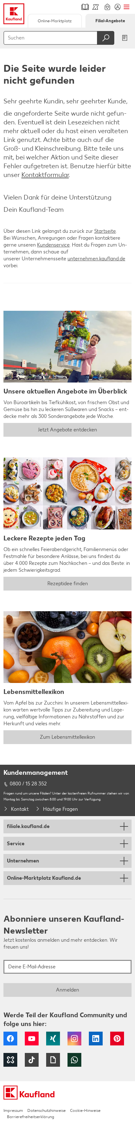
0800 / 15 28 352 (28, 784)
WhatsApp (74, 1060)
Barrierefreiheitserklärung (30, 1116)
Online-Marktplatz (55, 20)
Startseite (105, 231)
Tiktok (32, 1060)
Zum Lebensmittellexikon (67, 737)
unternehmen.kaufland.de (96, 259)
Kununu (10, 1060)
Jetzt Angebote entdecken (67, 430)
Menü (126, 7)
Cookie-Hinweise (85, 1110)
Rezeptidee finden (67, 583)
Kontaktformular (45, 175)
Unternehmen (23, 861)
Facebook (10, 1038)
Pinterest (117, 1038)
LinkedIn (96, 1038)
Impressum (13, 1110)
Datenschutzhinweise (46, 1110)
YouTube (32, 1038)
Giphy (53, 1060)
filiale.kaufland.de (28, 826)
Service (15, 843)
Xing (53, 1038)
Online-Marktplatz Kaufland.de (44, 878)
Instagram (74, 1038)
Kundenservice (53, 245)
